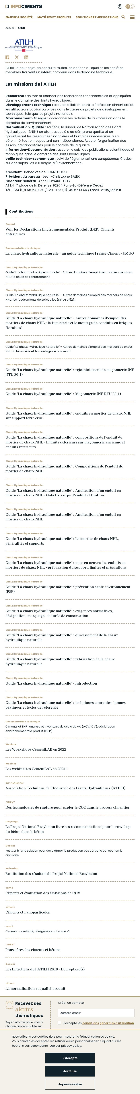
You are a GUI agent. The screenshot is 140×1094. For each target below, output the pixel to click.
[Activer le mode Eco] (130, 6)
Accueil (9, 27)
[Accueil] (23, 6)
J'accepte (70, 1058)
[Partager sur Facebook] (7, 57)
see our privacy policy (65, 1046)
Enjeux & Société (19, 17)
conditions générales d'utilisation (108, 1023)
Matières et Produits (54, 17)
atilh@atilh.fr (111, 190)
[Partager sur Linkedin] (26, 57)
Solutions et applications (97, 17)
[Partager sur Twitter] (17, 57)
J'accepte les (98, 1023)
